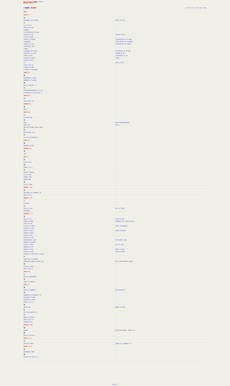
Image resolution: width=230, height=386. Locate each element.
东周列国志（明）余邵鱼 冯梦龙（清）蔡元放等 (34, 253)
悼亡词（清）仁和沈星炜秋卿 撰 (31, 137)
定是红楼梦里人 (27, 210)
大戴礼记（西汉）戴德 (28, 27)
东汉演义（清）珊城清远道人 (121, 225)
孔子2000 (121, 62)
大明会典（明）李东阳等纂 (29, 39)
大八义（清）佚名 (27, 25)
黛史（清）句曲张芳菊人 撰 (30, 85)
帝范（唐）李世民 (27, 174)
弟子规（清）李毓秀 (28, 184)
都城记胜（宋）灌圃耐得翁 (29, 289)
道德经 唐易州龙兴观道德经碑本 (122, 122)
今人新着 (204, 7)
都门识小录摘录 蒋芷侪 (120, 289)
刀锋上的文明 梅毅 (28, 117)
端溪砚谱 (26, 330)
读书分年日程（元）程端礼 (29, 299)
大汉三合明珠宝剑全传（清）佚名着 (31, 32)
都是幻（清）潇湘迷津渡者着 (30, 276)
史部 (192, 7)
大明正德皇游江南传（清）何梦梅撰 (123, 43)
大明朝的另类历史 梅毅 (29, 46)
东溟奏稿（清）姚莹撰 (28, 232)
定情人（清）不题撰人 (120, 208)
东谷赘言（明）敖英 (28, 223)
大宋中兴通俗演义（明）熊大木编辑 (123, 50)
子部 (195, 7)
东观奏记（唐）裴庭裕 (28, 221)
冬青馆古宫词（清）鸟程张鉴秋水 (31, 259)
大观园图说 (26, 29)
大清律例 (26, 48)
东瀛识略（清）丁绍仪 (28, 249)
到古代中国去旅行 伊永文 (29, 132)
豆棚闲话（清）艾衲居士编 (29, 281)
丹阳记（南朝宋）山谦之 (29, 100)
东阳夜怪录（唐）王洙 (28, 246)
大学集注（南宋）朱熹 (28, 64)
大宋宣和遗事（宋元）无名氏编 (30, 50)
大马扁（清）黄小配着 (28, 36)
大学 (25, 62)
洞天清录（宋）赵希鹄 (28, 266)
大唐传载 (117, 57)
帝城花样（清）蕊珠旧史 (29, 172)
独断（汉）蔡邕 (27, 307)
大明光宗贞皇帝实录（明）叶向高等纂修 (124, 41)
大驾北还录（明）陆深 (120, 34)
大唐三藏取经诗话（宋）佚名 (121, 55)
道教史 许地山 (27, 124)
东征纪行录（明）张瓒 (28, 251)
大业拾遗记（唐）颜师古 (29, 67)
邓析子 (25, 153)
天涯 (42, 261)
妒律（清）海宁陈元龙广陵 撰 (30, 312)
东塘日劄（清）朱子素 (28, 237)
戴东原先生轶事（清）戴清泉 (30, 77)
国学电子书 (41, 1)
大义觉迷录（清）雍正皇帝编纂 (30, 69)
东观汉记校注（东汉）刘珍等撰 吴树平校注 (125, 221)
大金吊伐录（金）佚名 (28, 34)
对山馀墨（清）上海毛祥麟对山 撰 (123, 343)
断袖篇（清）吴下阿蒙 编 (29, 335)
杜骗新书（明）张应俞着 (29, 317)
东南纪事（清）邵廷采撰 (120, 230)
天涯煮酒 (131, 261)
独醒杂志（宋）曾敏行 (120, 307)
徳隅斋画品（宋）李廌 (28, 145)
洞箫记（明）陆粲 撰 (28, 268)
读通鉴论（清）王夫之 (28, 302)
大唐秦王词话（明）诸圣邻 (29, 57)
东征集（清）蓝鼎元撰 (120, 251)
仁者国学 (26, 8)
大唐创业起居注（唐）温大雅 (30, 53)
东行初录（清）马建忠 (28, 244)
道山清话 (117, 124)
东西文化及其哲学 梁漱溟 (121, 239)
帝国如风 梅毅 (27, 179)
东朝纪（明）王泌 (27, 218)
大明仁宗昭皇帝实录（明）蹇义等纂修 (123, 39)
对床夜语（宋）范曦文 (28, 343)
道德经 (25, 122)
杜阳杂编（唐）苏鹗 (28, 321)
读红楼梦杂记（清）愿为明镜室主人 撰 (32, 295)
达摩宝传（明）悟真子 (120, 20)
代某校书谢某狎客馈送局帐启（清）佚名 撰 (33, 90)
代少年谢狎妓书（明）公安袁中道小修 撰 (33, 92)
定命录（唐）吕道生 (28, 208)
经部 (189, 7)
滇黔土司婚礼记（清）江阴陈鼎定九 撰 (32, 192)
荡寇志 (25, 109)
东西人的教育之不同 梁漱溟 (30, 239)
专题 (201, 7)
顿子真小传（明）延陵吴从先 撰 (31, 356)
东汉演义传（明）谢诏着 (29, 225)
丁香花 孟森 (26, 203)
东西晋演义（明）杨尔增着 (29, 242)
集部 (198, 7)
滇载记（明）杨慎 (27, 195)
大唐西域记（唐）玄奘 (120, 53)
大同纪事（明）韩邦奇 (28, 60)
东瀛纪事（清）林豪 (119, 249)
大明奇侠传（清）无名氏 (29, 43)
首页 (186, 7)
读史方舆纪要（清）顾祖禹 (29, 297)
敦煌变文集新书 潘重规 (29, 351)
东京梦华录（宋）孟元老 (29, 228)
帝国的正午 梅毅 (27, 177)
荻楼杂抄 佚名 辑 (28, 167)
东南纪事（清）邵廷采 (28, 230)
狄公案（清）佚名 (27, 162)
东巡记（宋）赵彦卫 (119, 244)
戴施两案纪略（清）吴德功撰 (30, 80)
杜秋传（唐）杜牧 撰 (28, 319)
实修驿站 (41, 127)
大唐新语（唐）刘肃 (28, 55)
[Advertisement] (115, 374)
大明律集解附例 (27, 41)
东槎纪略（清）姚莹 (119, 218)
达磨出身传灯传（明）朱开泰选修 (31, 20)
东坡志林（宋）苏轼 (28, 235)
